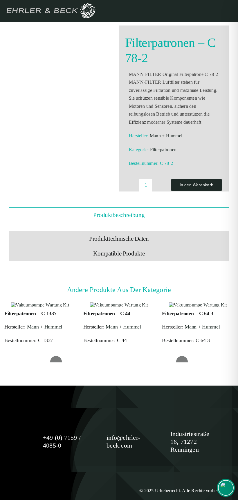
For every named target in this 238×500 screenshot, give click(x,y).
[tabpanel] (119, 226)
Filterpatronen (163, 149)
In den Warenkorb (196, 185)
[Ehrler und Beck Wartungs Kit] (38, 29)
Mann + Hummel (166, 135)
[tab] (119, 214)
